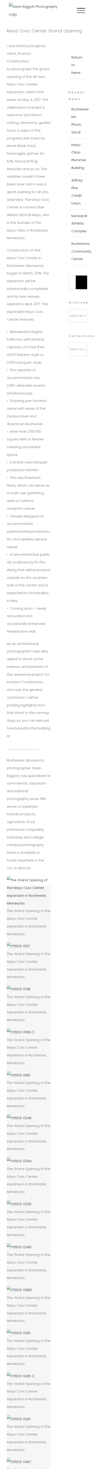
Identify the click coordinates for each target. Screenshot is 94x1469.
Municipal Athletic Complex (79, 223)
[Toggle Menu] (81, 10)
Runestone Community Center (81, 251)
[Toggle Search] (65, 10)
